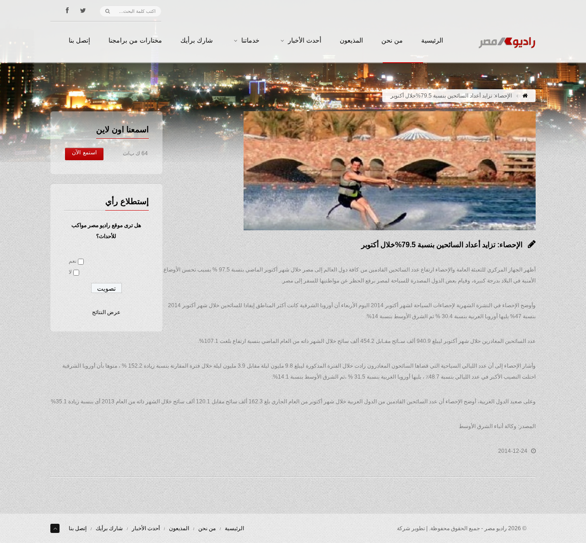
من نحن (392, 41)
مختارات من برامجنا (135, 41)
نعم (72, 261)
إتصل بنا (79, 41)
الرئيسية (432, 41)
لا (70, 272)
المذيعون (351, 41)
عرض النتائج (106, 312)
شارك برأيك (196, 41)
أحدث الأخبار (304, 41)
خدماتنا (250, 41)
